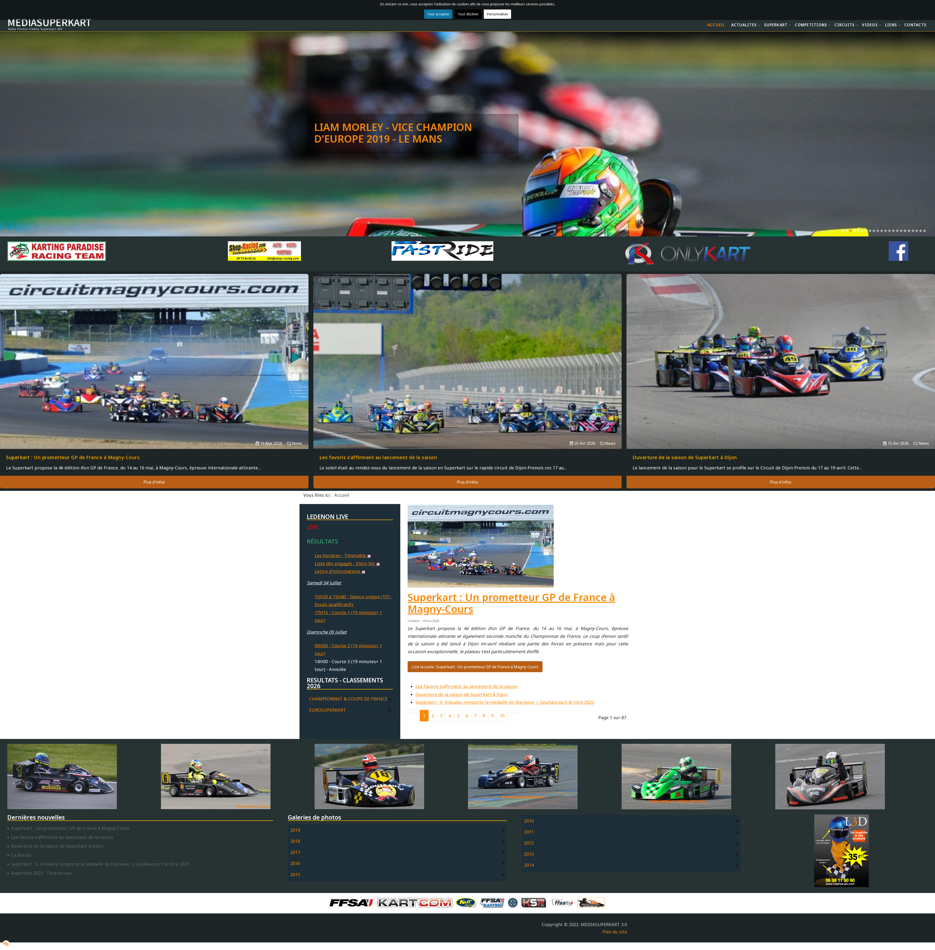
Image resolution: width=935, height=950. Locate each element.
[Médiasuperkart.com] (592, 902)
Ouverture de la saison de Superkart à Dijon (461, 694)
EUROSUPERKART (327, 710)
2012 (529, 843)
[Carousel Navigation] (467, 224)
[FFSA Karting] (493, 902)
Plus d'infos (154, 482)
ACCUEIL (716, 24)
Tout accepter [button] (438, 14)
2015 (295, 874)
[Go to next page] (510, 711)
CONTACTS (915, 24)
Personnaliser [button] (497, 14)
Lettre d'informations (338, 571)
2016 (295, 863)
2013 (529, 854)
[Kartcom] (416, 902)
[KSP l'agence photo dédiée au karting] (535, 902)
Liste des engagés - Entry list (345, 563)
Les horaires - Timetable (341, 555)
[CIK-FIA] (514, 902)
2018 (295, 841)
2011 (529, 832)
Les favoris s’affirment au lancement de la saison (466, 686)
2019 (295, 830)
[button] (843, 231)
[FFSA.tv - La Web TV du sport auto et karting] (564, 902)
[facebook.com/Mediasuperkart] (898, 251)
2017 (295, 852)
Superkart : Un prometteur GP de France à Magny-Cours (511, 603)
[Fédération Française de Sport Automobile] (352, 902)
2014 (529, 865)
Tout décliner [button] (468, 14)
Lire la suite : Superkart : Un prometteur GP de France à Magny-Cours (475, 666)
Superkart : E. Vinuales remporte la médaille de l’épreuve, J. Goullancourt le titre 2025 (504, 702)
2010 (529, 821)
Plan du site (614, 932)
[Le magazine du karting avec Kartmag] (467, 902)
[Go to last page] (517, 711)
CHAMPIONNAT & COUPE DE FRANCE (348, 699)
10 (502, 715)
